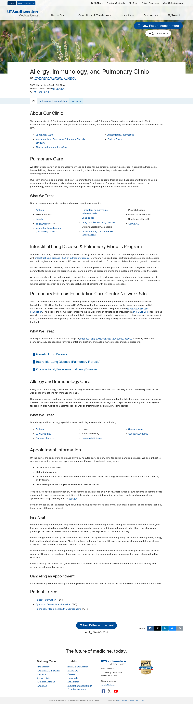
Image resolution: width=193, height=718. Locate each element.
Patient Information (46, 599)
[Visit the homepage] (23, 13)
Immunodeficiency (92, 438)
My (98, 3)
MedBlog (133, 3)
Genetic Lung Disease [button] (51, 354)
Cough (39, 219)
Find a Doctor (60, 15)
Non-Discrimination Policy (80, 685)
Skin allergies (135, 429)
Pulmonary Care (44, 134)
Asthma (40, 210)
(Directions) (58, 88)
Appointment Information (121, 134)
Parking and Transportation (53, 101)
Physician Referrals (116, 3)
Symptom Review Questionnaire (53, 604)
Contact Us (42, 685)
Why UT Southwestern (173, 3)
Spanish (12, 3)
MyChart (73, 498)
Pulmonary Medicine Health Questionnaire (58, 608)
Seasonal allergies (138, 433)
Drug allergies (43, 433)
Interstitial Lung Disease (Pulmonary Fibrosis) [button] (67, 362)
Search (176, 15)
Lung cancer (88, 217)
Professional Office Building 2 (55, 78)
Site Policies (73, 681)
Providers (76, 101)
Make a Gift (73, 670)
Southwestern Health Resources (130, 700)
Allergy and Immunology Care (52, 147)
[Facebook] (103, 692)
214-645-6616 (41, 92)
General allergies (45, 438)
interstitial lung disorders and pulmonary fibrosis (106, 338)
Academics (151, 15)
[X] (109, 692)
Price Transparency (77, 689)
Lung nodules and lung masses (98, 222)
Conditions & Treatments (94, 15)
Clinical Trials (43, 678)
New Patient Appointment (160, 26)
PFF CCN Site (140, 311)
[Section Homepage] (33, 101)
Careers (71, 674)
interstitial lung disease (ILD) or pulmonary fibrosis (62, 258)
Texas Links (73, 678)
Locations (127, 15)
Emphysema (42, 223)
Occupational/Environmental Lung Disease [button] (66, 369)
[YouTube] (116, 692)
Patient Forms (115, 139)
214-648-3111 (108, 684)
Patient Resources (150, 3)
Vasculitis (133, 223)
